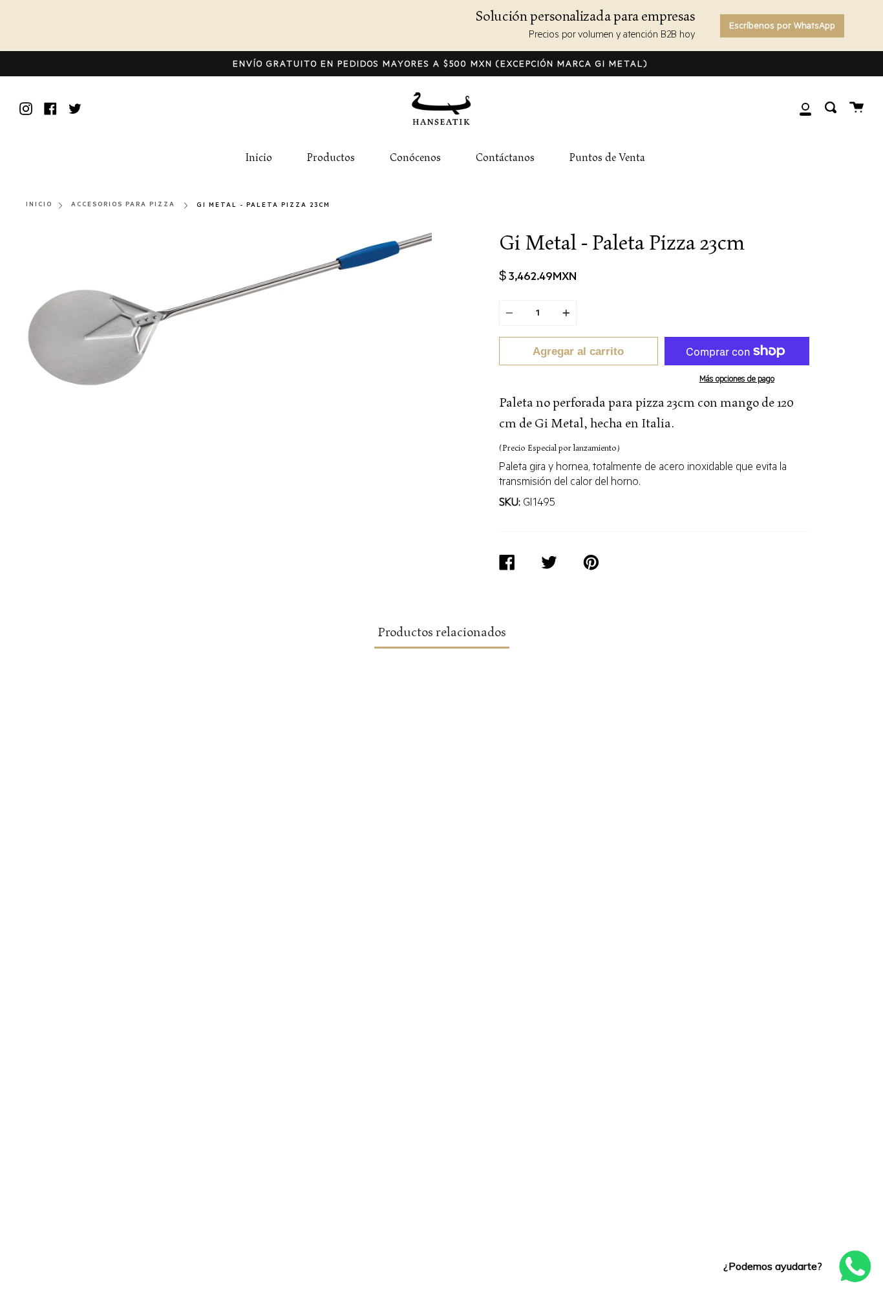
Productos (331, 157)
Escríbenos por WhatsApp (782, 27)
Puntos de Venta (607, 157)
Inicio (258, 157)
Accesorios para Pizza (123, 204)
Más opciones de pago (736, 380)
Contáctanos (505, 157)
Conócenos (415, 157)
